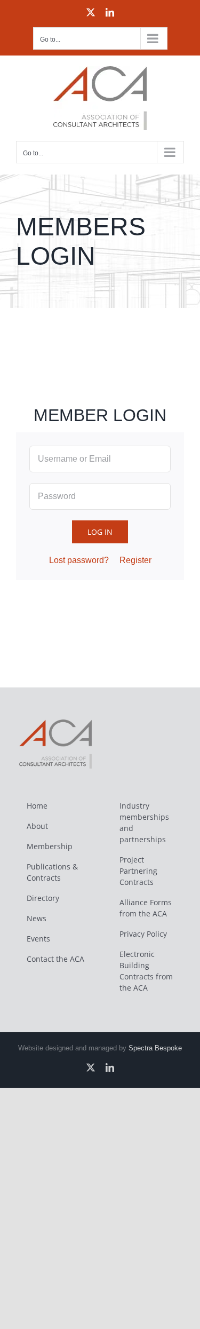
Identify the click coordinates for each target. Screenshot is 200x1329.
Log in (100, 532)
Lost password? (79, 560)
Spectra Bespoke (155, 1048)
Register (135, 560)
